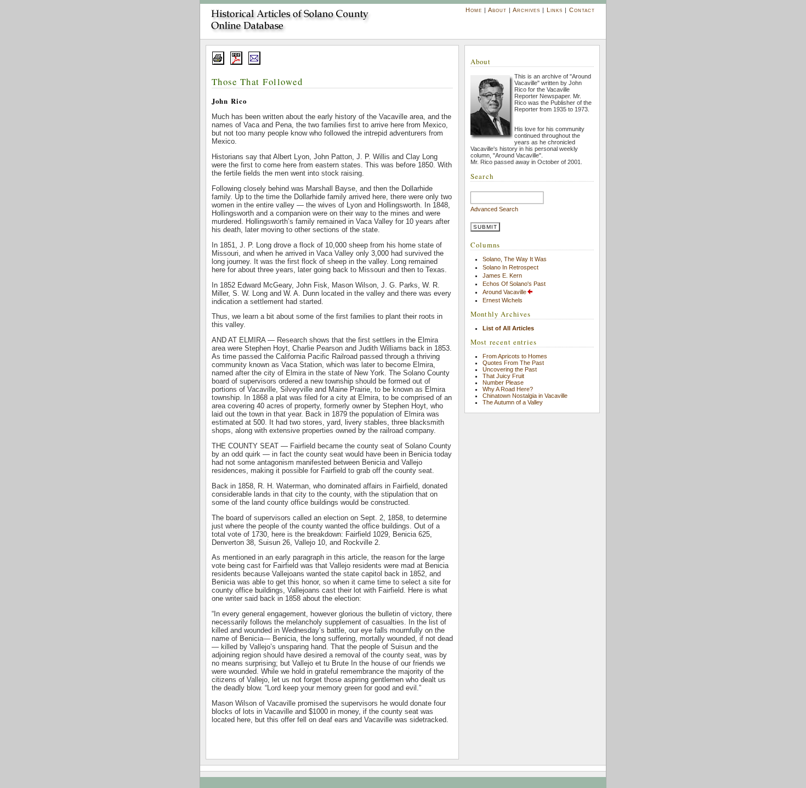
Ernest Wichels (503, 300)
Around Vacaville (504, 292)
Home (474, 10)
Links (555, 10)
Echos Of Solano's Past (514, 283)
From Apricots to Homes (515, 356)
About (497, 10)
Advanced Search (494, 209)
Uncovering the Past (510, 369)
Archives (526, 10)
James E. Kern (502, 275)
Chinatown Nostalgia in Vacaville (525, 395)
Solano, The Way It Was (515, 259)
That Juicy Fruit (503, 376)
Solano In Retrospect (510, 267)
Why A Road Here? (508, 389)
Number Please (503, 382)
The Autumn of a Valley (513, 402)
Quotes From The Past (513, 362)
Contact (582, 10)
